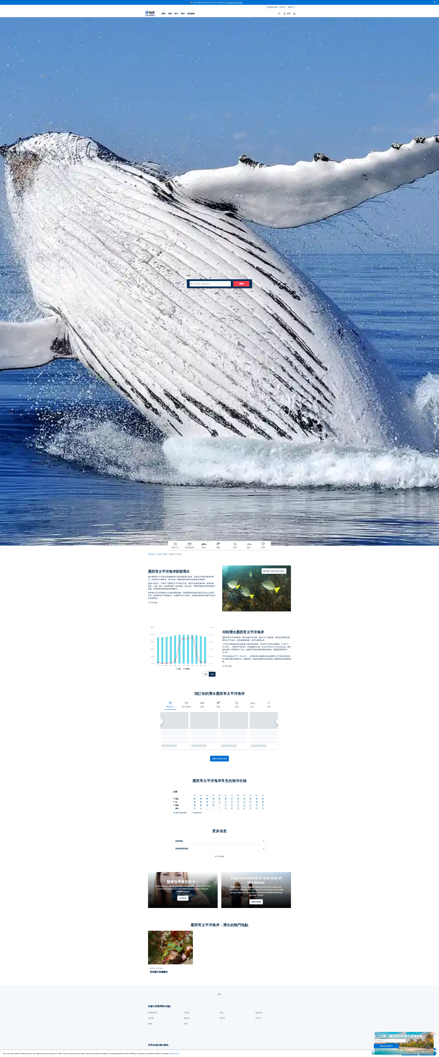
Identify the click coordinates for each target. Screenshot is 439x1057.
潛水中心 (170, 706)
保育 (170, 13)
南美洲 (186, 1018)
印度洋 (222, 1018)
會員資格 (191, 13)
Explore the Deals (234, 2)
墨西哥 (165, 554)
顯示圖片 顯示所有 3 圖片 (274, 571)
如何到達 (179, 841)
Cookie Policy (174, 1053)
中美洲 (158, 554)
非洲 (185, 1023)
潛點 (218, 706)
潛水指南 (151, 554)
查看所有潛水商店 (219, 758)
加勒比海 (259, 1012)
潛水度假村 (186, 706)
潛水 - (252, 706)
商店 (183, 13)
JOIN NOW (256, 902)
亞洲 (221, 1012)
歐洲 (150, 1023)
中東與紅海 (152, 1012)
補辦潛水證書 (273, 7)
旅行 (176, 13)
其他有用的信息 (181, 848)
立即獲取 (183, 898)
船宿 (202, 706)
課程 (163, 13)
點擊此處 (414, 1049)
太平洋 (258, 1018)
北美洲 (151, 1018)
